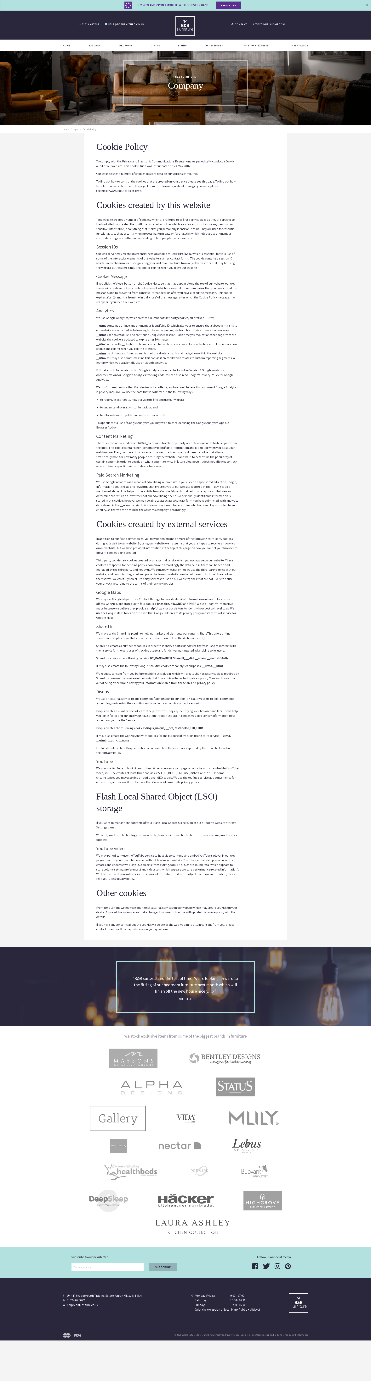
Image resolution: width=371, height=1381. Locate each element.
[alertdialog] (185, 5)
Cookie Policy (247, 1334)
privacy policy (191, 613)
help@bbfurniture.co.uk (82, 1305)
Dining (155, 45)
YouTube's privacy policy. (119, 879)
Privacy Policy (232, 1334)
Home (67, 45)
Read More (228, 5)
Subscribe (163, 1267)
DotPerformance (300, 1334)
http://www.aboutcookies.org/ (121, 191)
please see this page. (201, 181)
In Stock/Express (256, 45)
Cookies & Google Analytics (206, 370)
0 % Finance (300, 45)
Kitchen (95, 45)
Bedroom (126, 45)
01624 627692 (76, 1300)
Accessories (214, 45)
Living (182, 45)
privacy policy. (112, 753)
